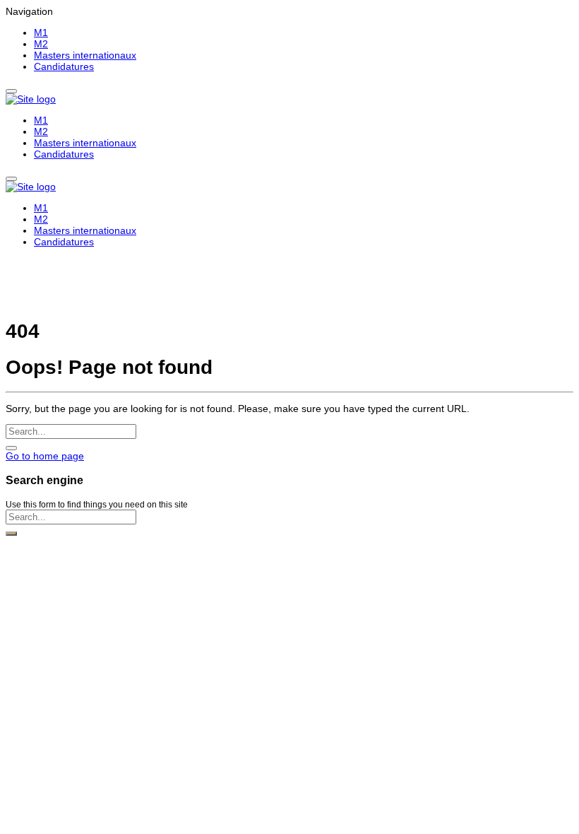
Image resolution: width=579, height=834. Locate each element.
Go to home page (45, 456)
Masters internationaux (85, 55)
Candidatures (64, 66)
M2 (41, 43)
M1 (41, 32)
